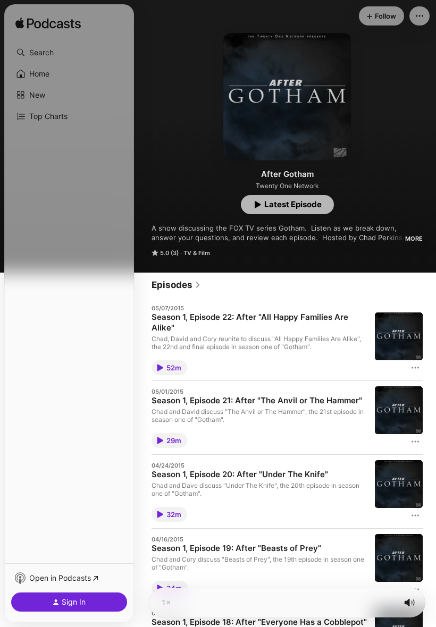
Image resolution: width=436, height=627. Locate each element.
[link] (176, 285)
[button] (69, 53)
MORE (414, 238)
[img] (48, 24)
